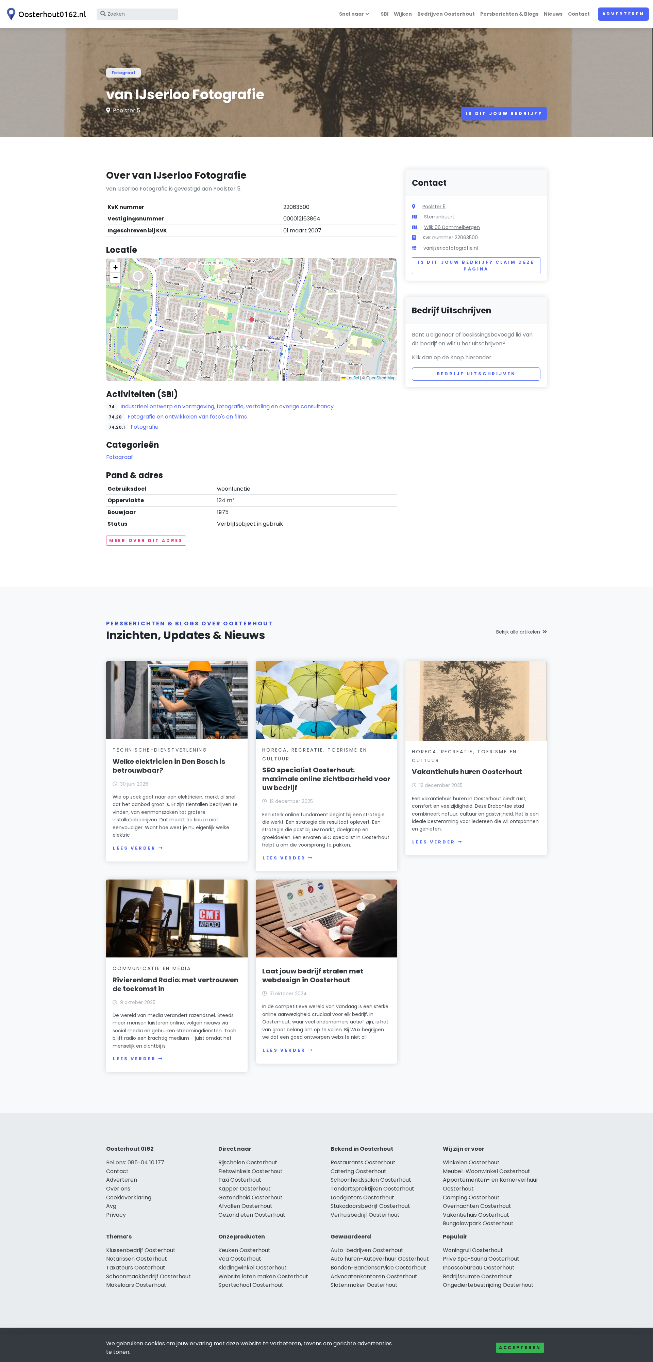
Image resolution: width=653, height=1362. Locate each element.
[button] (252, 319)
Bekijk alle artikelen (518, 631)
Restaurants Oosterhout (363, 1162)
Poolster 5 (126, 110)
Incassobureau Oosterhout (479, 1267)
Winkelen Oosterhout (471, 1162)
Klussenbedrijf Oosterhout (140, 1250)
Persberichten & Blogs (509, 14)
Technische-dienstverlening (160, 749)
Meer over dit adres (146, 540)
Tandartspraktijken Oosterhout (372, 1189)
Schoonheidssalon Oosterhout (371, 1180)
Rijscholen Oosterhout (247, 1162)
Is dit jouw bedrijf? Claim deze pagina (476, 265)
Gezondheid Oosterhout (250, 1197)
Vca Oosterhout (239, 1259)
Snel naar (351, 14)
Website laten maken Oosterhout (263, 1276)
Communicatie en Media (152, 968)
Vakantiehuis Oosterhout (476, 1215)
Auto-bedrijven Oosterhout (367, 1250)
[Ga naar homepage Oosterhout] (45, 14)
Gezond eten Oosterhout (251, 1215)
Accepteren (520, 1347)
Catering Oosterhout (358, 1171)
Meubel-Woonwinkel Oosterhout (486, 1171)
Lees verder (134, 848)
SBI (384, 14)
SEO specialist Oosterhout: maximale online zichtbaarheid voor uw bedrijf (326, 778)
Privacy (116, 1215)
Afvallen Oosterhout (245, 1206)
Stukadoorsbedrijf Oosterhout (370, 1206)
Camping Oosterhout (471, 1197)
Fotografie (144, 427)
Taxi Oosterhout (239, 1180)
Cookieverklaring (128, 1197)
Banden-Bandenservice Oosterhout (378, 1267)
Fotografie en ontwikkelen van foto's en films (187, 417)
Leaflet (352, 377)
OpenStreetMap (381, 377)
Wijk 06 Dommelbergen (452, 227)
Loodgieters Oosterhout (362, 1197)
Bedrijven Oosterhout (446, 14)
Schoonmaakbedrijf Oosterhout (148, 1276)
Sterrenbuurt (439, 216)
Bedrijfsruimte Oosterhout (477, 1276)
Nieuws (553, 14)
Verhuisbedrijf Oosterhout (365, 1215)
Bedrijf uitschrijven (476, 374)
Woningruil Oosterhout (473, 1250)
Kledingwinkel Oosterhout (252, 1267)
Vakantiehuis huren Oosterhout (467, 771)
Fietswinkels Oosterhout (250, 1171)
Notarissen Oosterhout (136, 1259)
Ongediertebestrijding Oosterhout (488, 1285)
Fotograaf (123, 73)
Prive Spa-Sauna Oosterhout (481, 1259)
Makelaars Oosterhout (136, 1285)
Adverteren (623, 14)
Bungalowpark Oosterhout (478, 1223)
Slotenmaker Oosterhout (364, 1285)
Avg (111, 1206)
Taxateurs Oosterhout (135, 1267)
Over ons (118, 1189)
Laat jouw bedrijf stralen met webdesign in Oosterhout (312, 975)
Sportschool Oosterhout (250, 1285)
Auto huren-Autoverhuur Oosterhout (380, 1259)
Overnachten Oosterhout (477, 1206)
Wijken (403, 14)
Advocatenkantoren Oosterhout (374, 1276)
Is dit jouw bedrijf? (504, 113)
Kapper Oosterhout (244, 1189)
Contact (579, 14)
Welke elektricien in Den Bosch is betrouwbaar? (169, 766)
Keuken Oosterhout (244, 1250)
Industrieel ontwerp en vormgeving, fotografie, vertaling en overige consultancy (227, 406)
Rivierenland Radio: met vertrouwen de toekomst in (175, 984)
